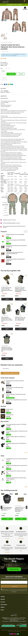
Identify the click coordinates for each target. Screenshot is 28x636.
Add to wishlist (4, 79)
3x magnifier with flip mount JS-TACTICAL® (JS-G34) (16, 444)
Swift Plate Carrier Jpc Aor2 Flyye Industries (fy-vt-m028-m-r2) (20, 319)
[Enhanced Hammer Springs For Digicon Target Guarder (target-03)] (3, 479)
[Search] (18, 1)
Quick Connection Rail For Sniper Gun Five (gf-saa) (16, 471)
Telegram (12, 84)
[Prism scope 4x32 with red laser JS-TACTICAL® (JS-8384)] (3, 426)
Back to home (24, 42)
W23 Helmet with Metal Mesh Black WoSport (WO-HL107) (6, 509)
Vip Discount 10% (9, 414)
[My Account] (26, 1)
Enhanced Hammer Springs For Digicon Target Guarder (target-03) (16, 478)
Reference (3, 92)
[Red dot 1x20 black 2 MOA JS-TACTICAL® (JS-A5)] (3, 433)
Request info (4, 77)
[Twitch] (16, 634)
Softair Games (10, 630)
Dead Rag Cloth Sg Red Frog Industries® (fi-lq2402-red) (15, 260)
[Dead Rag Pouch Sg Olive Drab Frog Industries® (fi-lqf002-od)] (3, 247)
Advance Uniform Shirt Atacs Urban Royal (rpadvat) (15, 381)
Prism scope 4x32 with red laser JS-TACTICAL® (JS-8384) (16, 425)
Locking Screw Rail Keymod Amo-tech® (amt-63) (16, 465)
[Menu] (1, 1)
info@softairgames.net (14, 620)
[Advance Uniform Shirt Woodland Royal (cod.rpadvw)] (3, 389)
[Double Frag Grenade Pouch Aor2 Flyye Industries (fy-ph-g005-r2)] (7, 279)
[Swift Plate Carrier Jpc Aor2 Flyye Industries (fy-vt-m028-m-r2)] (21, 309)
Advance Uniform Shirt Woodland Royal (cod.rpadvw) (14, 388)
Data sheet (3, 88)
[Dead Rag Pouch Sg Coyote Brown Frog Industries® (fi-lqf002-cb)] (3, 254)
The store (7, 538)
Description (4, 96)
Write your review (5, 51)
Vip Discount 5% (9, 409)
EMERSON (6, 64)
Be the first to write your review (10, 373)
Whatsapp (10, 84)
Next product (26, 42)
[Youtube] (14, 634)
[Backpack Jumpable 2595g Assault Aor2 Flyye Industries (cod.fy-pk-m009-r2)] (21, 279)
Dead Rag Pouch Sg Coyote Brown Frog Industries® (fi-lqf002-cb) (14, 253)
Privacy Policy (14, 591)
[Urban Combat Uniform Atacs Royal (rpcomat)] (3, 396)
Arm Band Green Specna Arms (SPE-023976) (15, 240)
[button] (25, 231)
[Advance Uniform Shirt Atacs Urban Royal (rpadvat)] (3, 382)
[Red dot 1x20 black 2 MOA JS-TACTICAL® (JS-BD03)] (3, 438)
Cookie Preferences (22, 630)
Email (8, 84)
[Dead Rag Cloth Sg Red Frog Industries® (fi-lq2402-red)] (3, 261)
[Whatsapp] (18, 634)
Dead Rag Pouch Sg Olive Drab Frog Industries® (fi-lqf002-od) (16, 246)
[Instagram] (12, 634)
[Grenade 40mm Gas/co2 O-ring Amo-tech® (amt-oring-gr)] (3, 460)
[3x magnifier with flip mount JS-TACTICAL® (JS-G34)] (3, 445)
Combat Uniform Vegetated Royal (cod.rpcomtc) (16, 399)
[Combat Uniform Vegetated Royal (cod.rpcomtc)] (3, 401)
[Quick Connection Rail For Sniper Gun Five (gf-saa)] (3, 472)
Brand (2, 90)
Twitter (6, 84)
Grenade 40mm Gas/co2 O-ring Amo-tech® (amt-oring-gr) (16, 459)
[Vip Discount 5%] (3, 411)
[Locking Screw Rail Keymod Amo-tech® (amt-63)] (3, 467)
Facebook (4, 84)
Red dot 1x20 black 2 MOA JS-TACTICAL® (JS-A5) (16, 431)
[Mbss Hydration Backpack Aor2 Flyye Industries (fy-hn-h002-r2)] (7, 309)
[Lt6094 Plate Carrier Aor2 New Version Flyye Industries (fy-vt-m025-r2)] (7, 338)
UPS (21, 550)
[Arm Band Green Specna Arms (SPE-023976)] (3, 241)
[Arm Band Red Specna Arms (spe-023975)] (3, 236)
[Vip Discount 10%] (3, 416)
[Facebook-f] (10, 634)
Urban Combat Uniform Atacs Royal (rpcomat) (16, 394)
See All (25, 452)
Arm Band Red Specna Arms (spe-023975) (15, 234)
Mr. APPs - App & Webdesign (15, 631)
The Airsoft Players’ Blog (14, 560)
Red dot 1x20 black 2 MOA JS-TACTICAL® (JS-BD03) (16, 437)
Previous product (23, 42)
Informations (21, 538)
